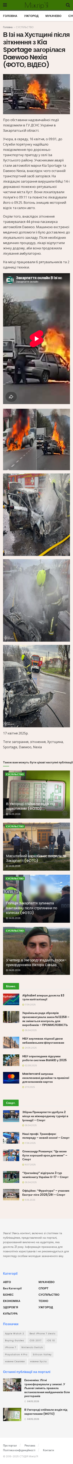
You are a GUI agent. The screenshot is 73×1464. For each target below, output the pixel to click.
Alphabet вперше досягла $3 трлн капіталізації (43, 997)
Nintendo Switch (32, 1347)
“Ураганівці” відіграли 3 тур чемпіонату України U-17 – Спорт (45, 1175)
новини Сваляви (15, 1361)
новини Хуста (38, 1361)
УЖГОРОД (31, 16)
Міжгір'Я (36, 5)
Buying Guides (14, 1340)
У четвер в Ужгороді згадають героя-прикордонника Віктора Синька (36, 962)
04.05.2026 (14, 814)
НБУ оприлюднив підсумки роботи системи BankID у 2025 (44, 1058)
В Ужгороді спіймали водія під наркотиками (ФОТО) (30, 806)
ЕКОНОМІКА (11, 1301)
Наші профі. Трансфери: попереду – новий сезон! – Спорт (46, 1136)
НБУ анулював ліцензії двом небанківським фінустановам (43, 1041)
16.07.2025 (30, 1164)
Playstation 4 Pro (16, 1354)
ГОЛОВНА (10, 16)
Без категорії (12, 1288)
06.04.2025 (30, 1030)
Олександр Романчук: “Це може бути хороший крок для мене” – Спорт (44, 1155)
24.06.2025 (30, 1047)
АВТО (7, 1282)
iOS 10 (51, 1340)
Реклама (30, 1446)
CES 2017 (35, 1340)
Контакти (48, 1450)
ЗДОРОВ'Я (10, 1307)
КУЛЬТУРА (10, 1314)
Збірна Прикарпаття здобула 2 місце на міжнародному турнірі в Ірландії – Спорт (45, 1116)
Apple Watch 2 (14, 1333)
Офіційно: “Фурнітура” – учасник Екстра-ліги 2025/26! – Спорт (45, 1193)
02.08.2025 (30, 1065)
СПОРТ (43, 1288)
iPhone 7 (10, 1347)
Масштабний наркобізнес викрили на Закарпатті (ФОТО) (36, 858)
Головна (8, 27)
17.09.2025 (30, 1004)
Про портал (10, 1446)
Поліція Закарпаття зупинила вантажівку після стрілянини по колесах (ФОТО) (31, 908)
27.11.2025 (29, 1087)
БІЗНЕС (8, 1295)
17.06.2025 (30, 1143)
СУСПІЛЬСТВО (24, 27)
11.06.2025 (29, 1199)
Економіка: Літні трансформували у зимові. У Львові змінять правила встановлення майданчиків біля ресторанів (47, 1388)
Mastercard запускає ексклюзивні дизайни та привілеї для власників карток (45, 1078)
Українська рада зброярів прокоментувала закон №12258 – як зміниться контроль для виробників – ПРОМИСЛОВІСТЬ (45, 1019)
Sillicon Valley (42, 1354)
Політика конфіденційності (19, 1450)
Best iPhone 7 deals (43, 1333)
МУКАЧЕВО (53, 16)
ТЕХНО (43, 1301)
